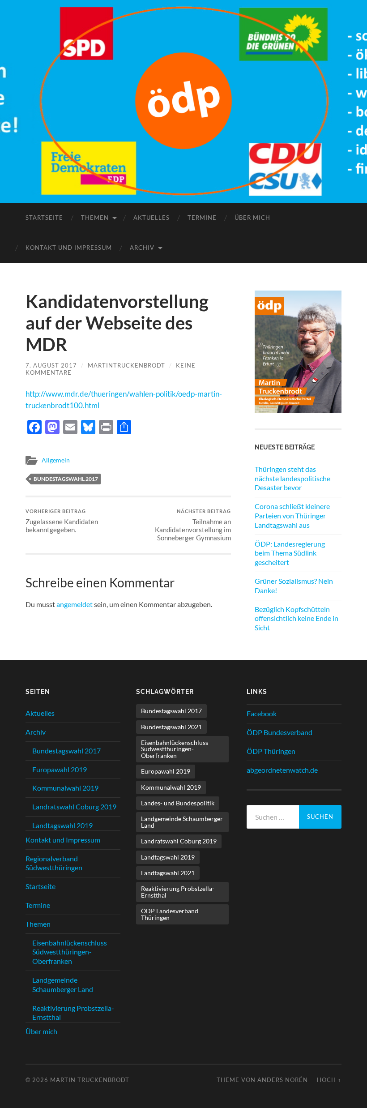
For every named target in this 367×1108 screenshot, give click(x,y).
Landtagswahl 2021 (168, 873)
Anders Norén (282, 1079)
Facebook (262, 713)
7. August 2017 (51, 365)
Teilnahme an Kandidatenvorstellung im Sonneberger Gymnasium (193, 525)
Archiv (142, 247)
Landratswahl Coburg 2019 (74, 806)
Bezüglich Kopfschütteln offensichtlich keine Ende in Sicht (296, 618)
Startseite (44, 217)
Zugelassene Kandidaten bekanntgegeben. (62, 521)
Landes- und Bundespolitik (177, 803)
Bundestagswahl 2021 (171, 727)
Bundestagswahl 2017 (66, 478)
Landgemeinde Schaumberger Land (62, 984)
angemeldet (74, 604)
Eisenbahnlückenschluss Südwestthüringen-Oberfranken (69, 952)
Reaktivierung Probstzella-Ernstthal (177, 891)
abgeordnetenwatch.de (282, 770)
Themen (95, 217)
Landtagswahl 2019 (62, 825)
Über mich (252, 217)
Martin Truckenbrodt (89, 1079)
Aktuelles (151, 217)
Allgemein (56, 460)
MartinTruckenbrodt (126, 365)
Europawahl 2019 (59, 769)
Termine (202, 217)
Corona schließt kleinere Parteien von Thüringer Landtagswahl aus (292, 515)
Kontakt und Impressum (69, 247)
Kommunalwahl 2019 (65, 787)
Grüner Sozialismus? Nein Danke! (294, 586)
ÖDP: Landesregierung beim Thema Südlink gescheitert (290, 553)
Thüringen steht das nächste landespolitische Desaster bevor (292, 478)
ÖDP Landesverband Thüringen (169, 914)
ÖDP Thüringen (271, 751)
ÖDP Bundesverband (279, 732)
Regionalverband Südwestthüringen (54, 863)
